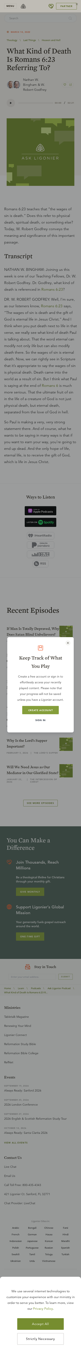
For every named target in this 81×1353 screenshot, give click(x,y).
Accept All (40, 1324)
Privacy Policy (43, 1309)
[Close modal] (67, 642)
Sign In (40, 720)
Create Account (40, 710)
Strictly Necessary (40, 1339)
